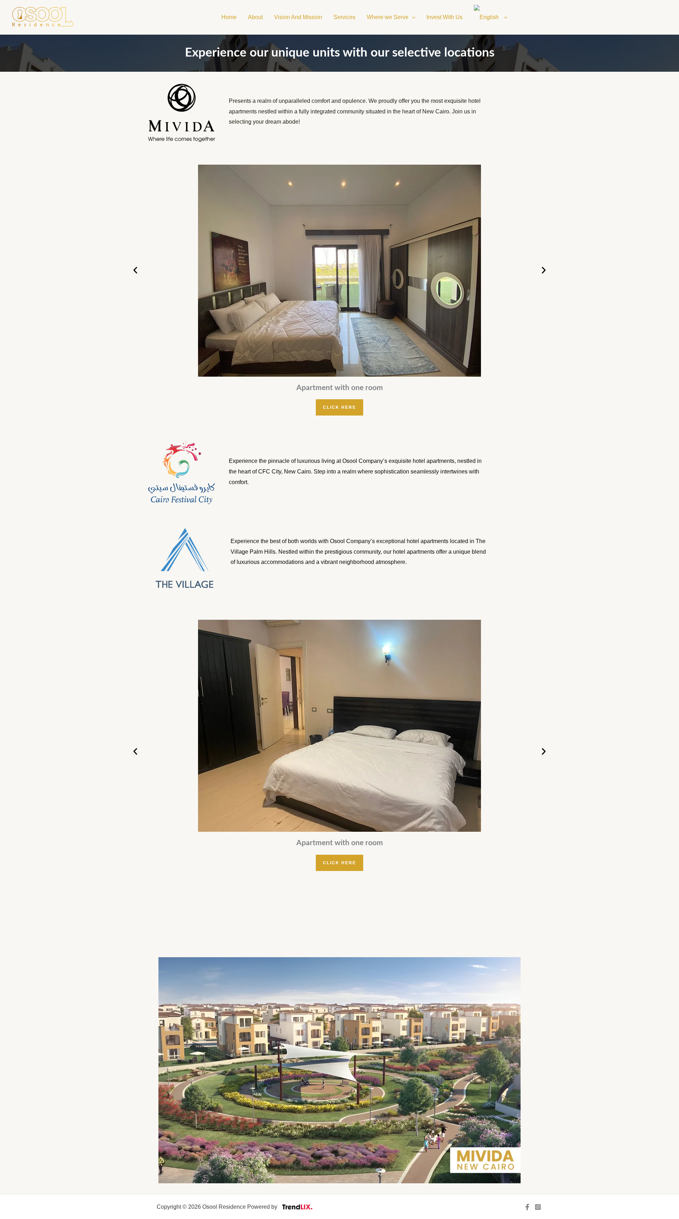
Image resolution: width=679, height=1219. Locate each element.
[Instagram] (538, 1207)
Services (344, 17)
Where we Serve (387, 17)
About (255, 17)
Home (229, 17)
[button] (412, 17)
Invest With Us (444, 17)
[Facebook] (527, 1207)
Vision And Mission (298, 17)
